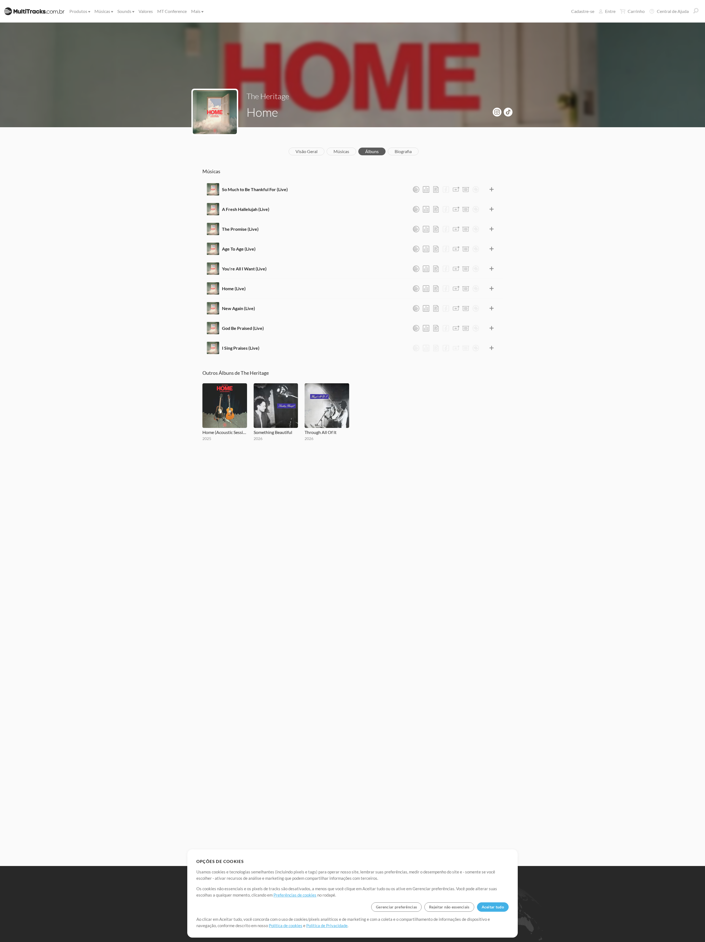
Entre (610, 11)
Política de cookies (285, 925)
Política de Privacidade (327, 925)
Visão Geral (306, 151)
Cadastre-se (582, 11)
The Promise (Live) (240, 229)
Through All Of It (321, 432)
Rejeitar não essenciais (449, 907)
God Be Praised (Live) (243, 328)
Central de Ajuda (673, 11)
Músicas (102, 11)
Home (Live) (234, 288)
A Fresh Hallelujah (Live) (245, 209)
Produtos (78, 11)
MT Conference (172, 11)
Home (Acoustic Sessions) (224, 432)
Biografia (403, 151)
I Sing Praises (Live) (240, 348)
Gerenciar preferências (396, 907)
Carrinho (636, 11)
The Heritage (267, 96)
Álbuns (372, 151)
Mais (195, 11)
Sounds (124, 11)
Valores (146, 11)
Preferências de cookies (294, 894)
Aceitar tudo (493, 907)
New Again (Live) (238, 308)
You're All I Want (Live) (244, 268)
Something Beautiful (273, 432)
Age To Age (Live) (239, 248)
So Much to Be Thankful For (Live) (255, 189)
